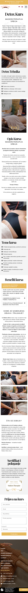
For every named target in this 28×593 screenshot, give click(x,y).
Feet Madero (5, 568)
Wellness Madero (6, 565)
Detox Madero (5, 570)
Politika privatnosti (9, 591)
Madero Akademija (6, 553)
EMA (2, 550)
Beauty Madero (5, 563)
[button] (26, 7)
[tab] (14, 286)
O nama (3, 548)
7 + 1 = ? (4, 526)
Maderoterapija (6, 555)
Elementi (3, 557)
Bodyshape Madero (7, 561)
